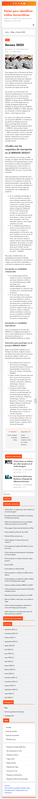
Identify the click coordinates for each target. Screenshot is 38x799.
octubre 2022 (9, 685)
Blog (7, 40)
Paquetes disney (10, 790)
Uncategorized (9, 716)
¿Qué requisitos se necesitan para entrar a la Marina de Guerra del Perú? (18, 612)
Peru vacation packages (12, 788)
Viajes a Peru (11, 759)
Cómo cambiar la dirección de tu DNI (16, 532)
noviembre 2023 (10, 633)
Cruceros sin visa (12, 771)
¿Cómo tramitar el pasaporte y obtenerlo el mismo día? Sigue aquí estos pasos (18, 606)
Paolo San (10, 49)
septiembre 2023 (10, 641)
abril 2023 (8, 661)
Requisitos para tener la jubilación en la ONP (18, 595)
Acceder (8, 727)
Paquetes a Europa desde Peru (16, 747)
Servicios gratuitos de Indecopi (14, 712)
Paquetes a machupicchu (14, 775)
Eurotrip (7, 785)
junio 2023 (8, 654)
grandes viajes (25, 788)
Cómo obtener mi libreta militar (14, 569)
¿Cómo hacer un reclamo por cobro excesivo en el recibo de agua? (23, 464)
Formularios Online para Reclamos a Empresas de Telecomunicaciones (23, 479)
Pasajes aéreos (20, 790)
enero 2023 (8, 674)
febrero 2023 (9, 669)
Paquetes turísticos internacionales (17, 779)
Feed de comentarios (12, 735)
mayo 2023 (8, 657)
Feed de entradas (11, 731)
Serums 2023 (9, 565)
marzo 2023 (8, 665)
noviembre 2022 (10, 682)
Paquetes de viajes (12, 767)
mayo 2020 (8, 694)
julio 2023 (8, 649)
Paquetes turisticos (12, 755)
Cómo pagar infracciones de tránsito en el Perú (19, 528)
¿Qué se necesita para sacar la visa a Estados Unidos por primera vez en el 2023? (18, 523)
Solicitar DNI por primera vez (14, 536)
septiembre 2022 (10, 689)
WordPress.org (10, 739)
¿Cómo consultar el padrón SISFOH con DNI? (19, 585)
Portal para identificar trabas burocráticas (18, 13)
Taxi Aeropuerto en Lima (14, 751)
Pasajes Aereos (11, 763)
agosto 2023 (9, 645)
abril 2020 (8, 697)
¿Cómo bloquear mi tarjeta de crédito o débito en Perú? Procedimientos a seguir (19, 580)
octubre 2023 (9, 637)
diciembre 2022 (10, 677)
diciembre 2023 (10, 629)
